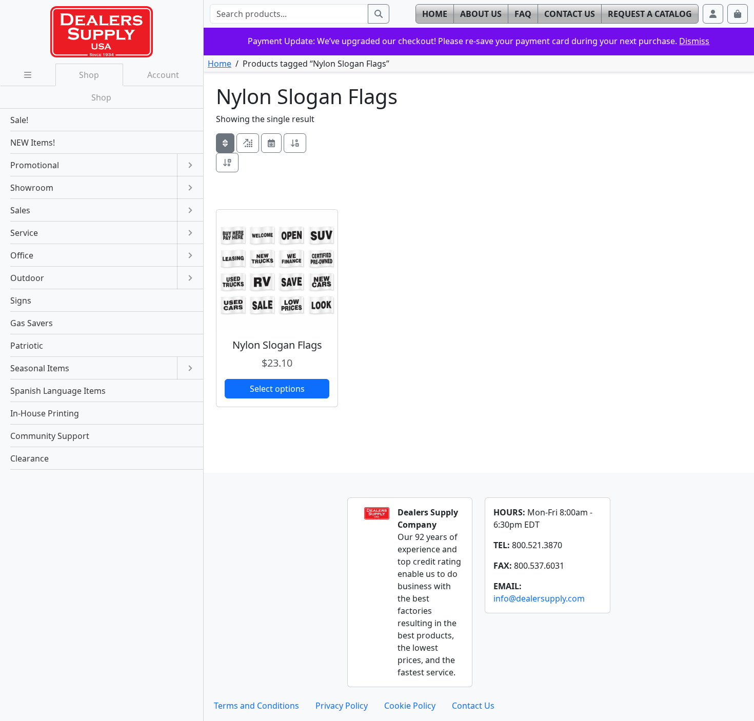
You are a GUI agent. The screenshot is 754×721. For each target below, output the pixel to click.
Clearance (29, 458)
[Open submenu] (190, 165)
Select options (277, 388)
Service (24, 232)
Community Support (49, 436)
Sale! (19, 120)
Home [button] (434, 13)
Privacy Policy (341, 705)
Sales (20, 210)
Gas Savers (31, 323)
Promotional (34, 165)
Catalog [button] (650, 13)
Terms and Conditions (256, 705)
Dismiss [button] (694, 41)
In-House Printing (44, 413)
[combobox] (289, 14)
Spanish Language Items (58, 390)
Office (21, 255)
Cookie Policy (409, 705)
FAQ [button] (522, 13)
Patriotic (26, 345)
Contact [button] (569, 13)
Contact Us (473, 705)
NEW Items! (32, 142)
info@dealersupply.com (539, 598)
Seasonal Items (39, 368)
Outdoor (27, 278)
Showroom (31, 187)
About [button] (481, 13)
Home (219, 63)
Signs (20, 300)
